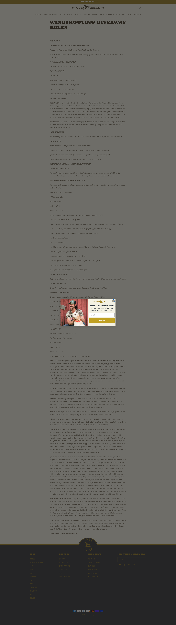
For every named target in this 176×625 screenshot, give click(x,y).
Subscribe (102, 320)
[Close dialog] (113, 301)
